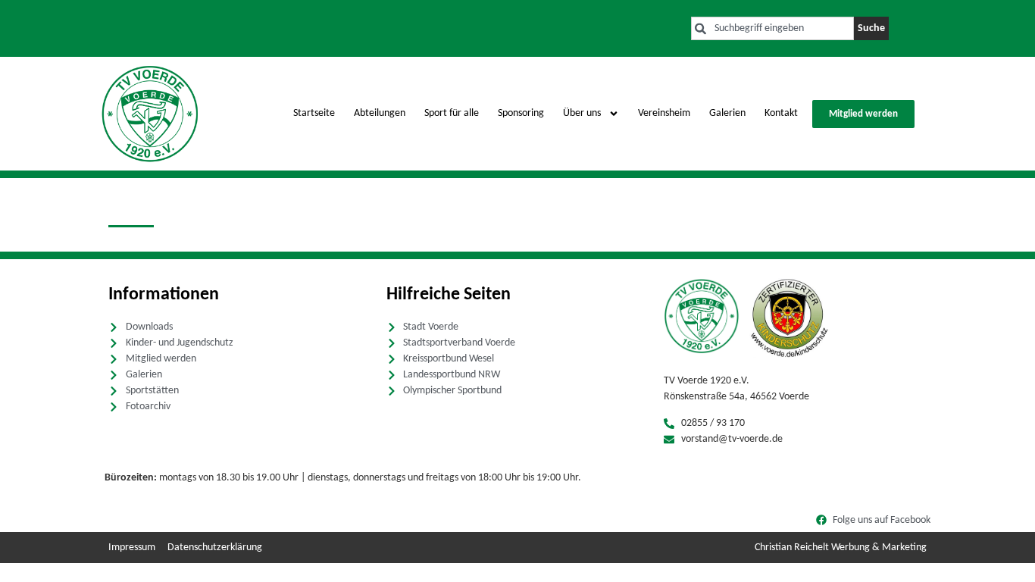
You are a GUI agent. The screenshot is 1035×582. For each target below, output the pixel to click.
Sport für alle (451, 113)
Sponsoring (521, 113)
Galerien (727, 113)
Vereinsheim (664, 113)
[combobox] (772, 28)
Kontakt (781, 113)
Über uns (582, 113)
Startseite (314, 113)
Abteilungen (379, 113)
